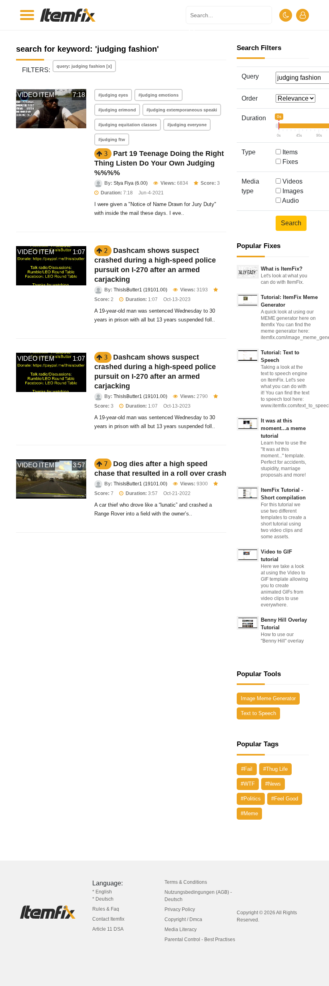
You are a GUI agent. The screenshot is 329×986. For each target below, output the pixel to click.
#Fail (246, 769)
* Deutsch (103, 899)
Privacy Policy (179, 909)
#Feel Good (284, 799)
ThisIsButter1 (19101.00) (140, 290)
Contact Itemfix (108, 919)
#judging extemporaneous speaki (181, 109)
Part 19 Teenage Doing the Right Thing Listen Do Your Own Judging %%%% (159, 163)
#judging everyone (187, 124)
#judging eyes (113, 95)
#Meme (249, 813)
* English (102, 892)
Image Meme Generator (268, 698)
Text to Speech (258, 713)
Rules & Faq (105, 909)
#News (273, 784)
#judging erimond (117, 109)
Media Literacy (180, 929)
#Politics (251, 799)
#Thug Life (275, 769)
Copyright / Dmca (183, 919)
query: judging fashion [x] (84, 66)
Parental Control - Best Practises (199, 939)
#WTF (248, 784)
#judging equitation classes (127, 124)
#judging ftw (111, 139)
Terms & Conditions (185, 882)
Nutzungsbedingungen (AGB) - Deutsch (198, 895)
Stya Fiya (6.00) (131, 183)
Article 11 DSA (108, 929)
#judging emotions (158, 95)
